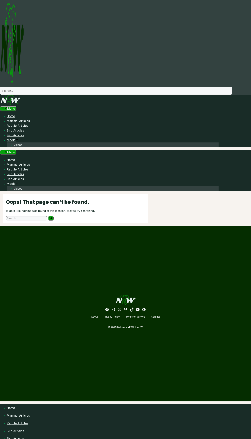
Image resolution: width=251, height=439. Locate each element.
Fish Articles (15, 135)
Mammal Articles (18, 121)
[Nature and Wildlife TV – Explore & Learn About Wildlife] (10, 104)
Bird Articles (15, 130)
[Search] (51, 218)
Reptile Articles (17, 125)
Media (11, 140)
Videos (18, 145)
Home (11, 116)
